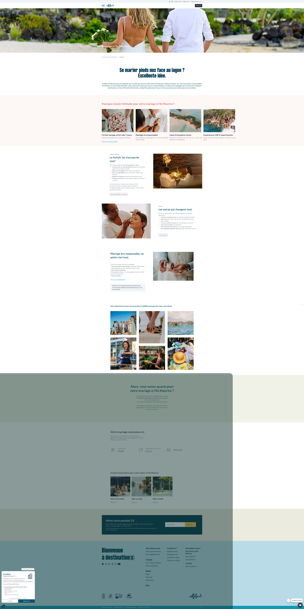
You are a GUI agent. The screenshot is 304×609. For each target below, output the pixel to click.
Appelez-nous (186, 1)
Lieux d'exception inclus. (181, 135)
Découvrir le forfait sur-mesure (119, 194)
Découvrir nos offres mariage (109, 141)
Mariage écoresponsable (147, 135)
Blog (147, 574)
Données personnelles (107, 607)
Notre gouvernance (153, 551)
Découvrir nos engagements (118, 279)
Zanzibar (188, 563)
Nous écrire (149, 451)
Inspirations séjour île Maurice (109, 57)
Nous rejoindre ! (152, 566)
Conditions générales (118, 607)
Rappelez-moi (172, 554)
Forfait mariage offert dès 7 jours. (117, 135)
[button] (298, 304)
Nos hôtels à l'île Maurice (191, 552)
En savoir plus (163, 235)
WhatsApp (121, 451)
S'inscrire (189, 524)
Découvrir (113, 502)
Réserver (198, 5)
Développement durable (130, 607)
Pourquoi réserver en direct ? (144, 607)
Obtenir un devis (195, 1)
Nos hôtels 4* (190, 559)
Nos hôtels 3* (190, 556)
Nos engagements (153, 554)
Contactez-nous (177, 1)
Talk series (150, 580)
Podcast (149, 577)
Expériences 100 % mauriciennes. (218, 135)
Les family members (153, 563)
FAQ (147, 585)
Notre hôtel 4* (191, 566)
